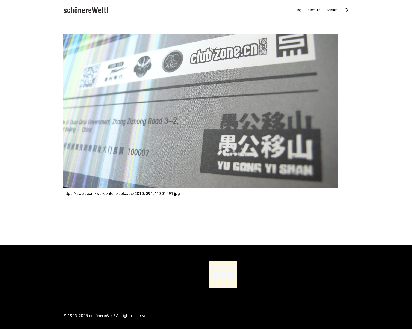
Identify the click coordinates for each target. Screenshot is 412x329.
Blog (298, 10)
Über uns (314, 10)
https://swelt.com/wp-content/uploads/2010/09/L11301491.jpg (121, 193)
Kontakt (332, 10)
